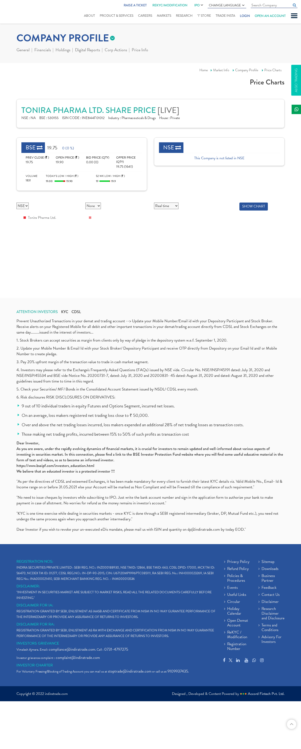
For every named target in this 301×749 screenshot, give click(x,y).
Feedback (269, 587)
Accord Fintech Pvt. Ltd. (266, 694)
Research (184, 15)
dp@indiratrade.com (204, 529)
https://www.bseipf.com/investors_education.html (55, 465)
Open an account (270, 15)
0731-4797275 (116, 649)
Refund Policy (238, 569)
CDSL (76, 312)
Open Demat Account (237, 623)
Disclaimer (270, 602)
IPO (197, 5)
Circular (233, 602)
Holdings (62, 50)
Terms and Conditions (269, 628)
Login (245, 15)
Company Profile (246, 70)
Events (232, 587)
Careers (145, 15)
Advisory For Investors (271, 640)
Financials (42, 50)
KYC (64, 312)
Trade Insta (225, 15)
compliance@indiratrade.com (72, 649)
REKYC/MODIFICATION (169, 5)
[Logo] (18, 12)
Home (203, 70)
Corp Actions (116, 50)
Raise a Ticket (135, 5)
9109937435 (177, 671)
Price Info (140, 50)
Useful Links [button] (236, 595)
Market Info (221, 70)
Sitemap (267, 562)
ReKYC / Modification (237, 635)
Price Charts (273, 70)
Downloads (269, 569)
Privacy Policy (238, 562)
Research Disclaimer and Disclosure (273, 613)
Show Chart (253, 206)
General (23, 50)
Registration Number (236, 647)
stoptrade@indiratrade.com (129, 671)
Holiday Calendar (234, 611)
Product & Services (116, 15)
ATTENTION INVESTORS (37, 312)
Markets (164, 15)
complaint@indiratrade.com (78, 658)
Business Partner (268, 578)
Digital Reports (87, 50)
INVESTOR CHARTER (34, 665)
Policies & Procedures (236, 578)
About (89, 15)
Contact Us (270, 595)
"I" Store (204, 15)
